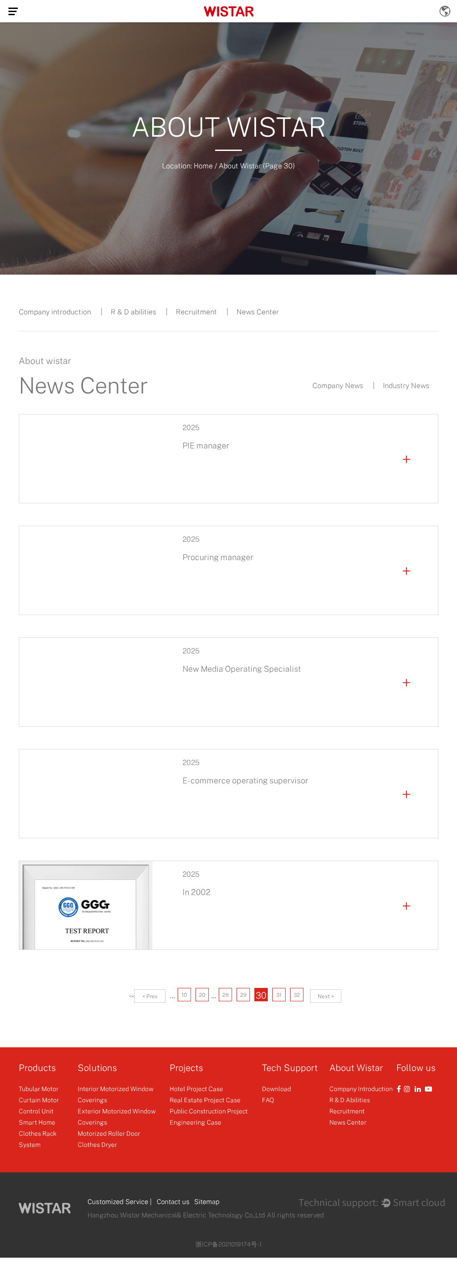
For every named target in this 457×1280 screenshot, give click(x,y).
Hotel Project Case (196, 1088)
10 (184, 994)
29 (243, 994)
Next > (326, 996)
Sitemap (207, 1201)
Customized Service (117, 1201)
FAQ (268, 1100)
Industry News (406, 385)
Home (203, 165)
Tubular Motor (38, 1088)
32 (297, 994)
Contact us (173, 1201)
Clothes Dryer (97, 1144)
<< (131, 996)
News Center (258, 311)
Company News (337, 385)
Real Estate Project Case (205, 1100)
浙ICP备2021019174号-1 (228, 1244)
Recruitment (196, 311)
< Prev (150, 996)
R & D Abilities (349, 1100)
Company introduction (55, 311)
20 (202, 994)
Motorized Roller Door (109, 1133)
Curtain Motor (39, 1100)
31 (279, 994)
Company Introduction (361, 1088)
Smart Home (37, 1122)
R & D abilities (133, 311)
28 (225, 994)
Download (276, 1088)
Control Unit (36, 1111)
